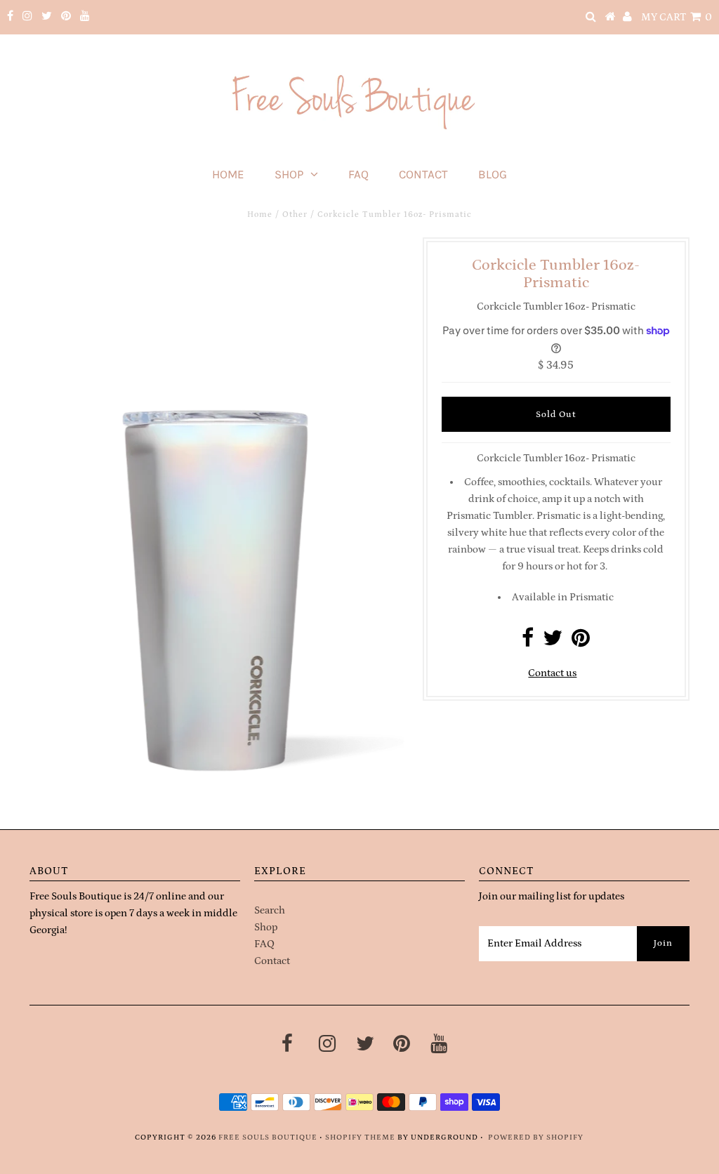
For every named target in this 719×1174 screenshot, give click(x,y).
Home (228, 174)
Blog (492, 174)
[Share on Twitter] (552, 642)
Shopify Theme (360, 1137)
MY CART (676, 17)
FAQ (358, 174)
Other (295, 214)
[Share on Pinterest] (581, 642)
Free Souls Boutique (267, 1137)
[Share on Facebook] (528, 642)
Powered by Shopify (535, 1137)
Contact (423, 174)
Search (269, 910)
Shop (289, 174)
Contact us (552, 673)
